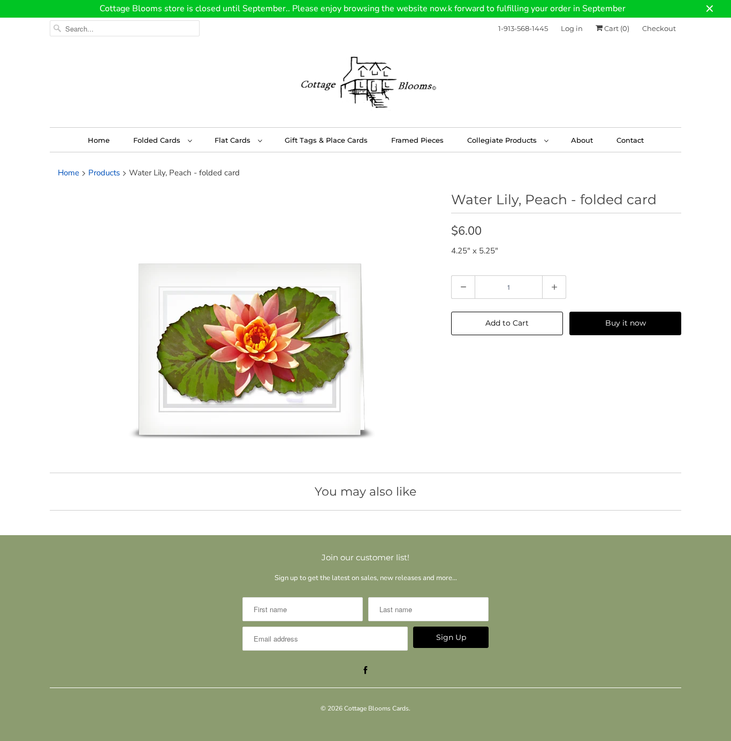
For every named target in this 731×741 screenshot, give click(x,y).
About (582, 140)
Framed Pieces (417, 140)
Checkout (659, 28)
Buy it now (625, 323)
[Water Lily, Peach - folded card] (245, 328)
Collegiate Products (503, 140)
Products (104, 172)
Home (99, 140)
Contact (630, 140)
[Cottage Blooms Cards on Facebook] (365, 670)
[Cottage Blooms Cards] (365, 86)
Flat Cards (234, 140)
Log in (572, 28)
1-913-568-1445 (523, 28)
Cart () (616, 28)
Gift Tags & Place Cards (326, 140)
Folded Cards (157, 140)
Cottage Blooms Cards (376, 708)
